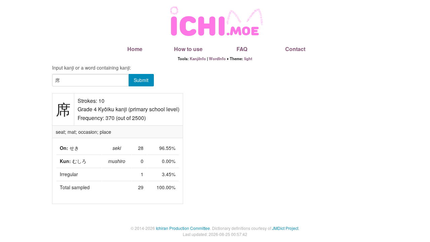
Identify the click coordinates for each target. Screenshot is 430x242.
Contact (295, 49)
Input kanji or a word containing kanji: (91, 67)
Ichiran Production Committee (183, 228)
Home (134, 49)
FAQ (241, 49)
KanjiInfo (198, 58)
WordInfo (217, 58)
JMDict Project (285, 228)
